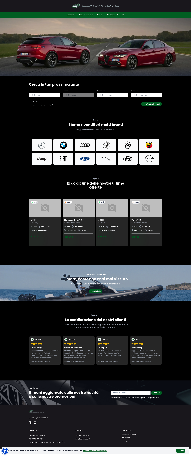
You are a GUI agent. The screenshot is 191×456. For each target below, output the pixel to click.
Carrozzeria (101, 91)
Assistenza (126, 438)
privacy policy (155, 398)
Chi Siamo (111, 15)
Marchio (32, 91)
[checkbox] (30, 105)
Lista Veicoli (71, 15)
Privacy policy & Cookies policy (95, 451)
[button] (5, 451)
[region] (95, 226)
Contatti (120, 15)
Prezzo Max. (135, 91)
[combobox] (44, 95)
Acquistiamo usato (86, 15)
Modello (65, 91)
